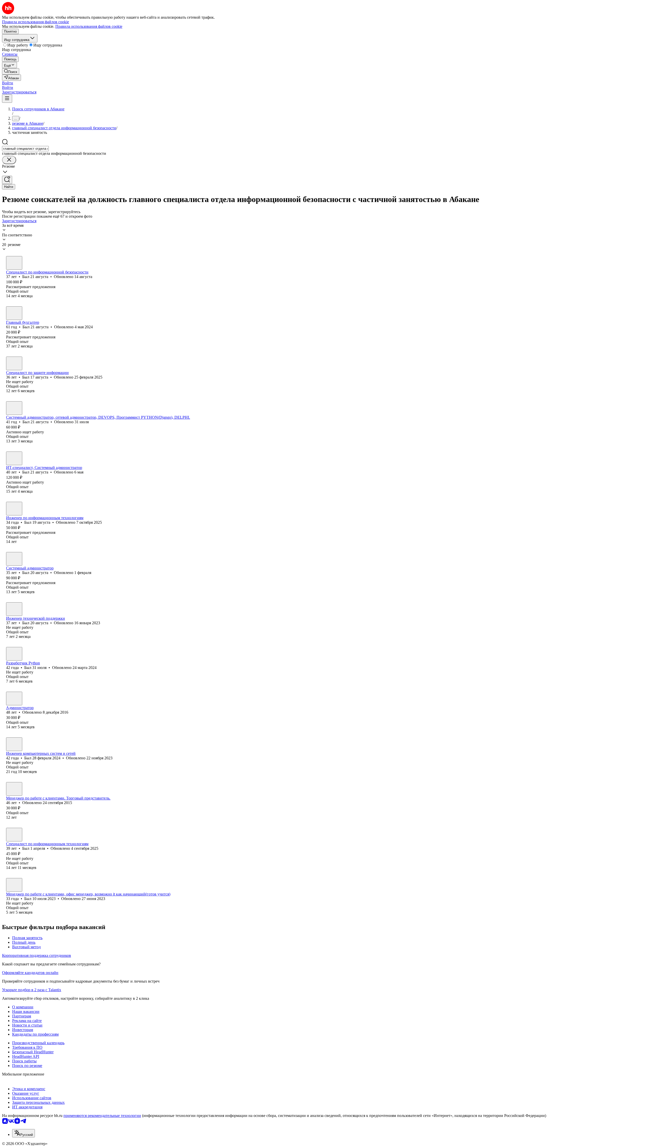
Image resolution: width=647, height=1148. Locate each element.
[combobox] (25, 148)
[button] (7, 83)
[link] (10, 71)
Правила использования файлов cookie (88, 26)
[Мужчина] (14, 263)
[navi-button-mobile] (7, 98)
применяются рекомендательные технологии (102, 1115)
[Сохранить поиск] (7, 180)
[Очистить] (9, 160)
